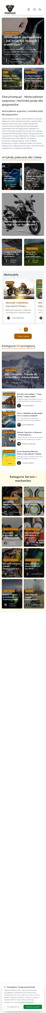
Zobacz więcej (23, 336)
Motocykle (8, 172)
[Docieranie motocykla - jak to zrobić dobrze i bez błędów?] (23, 214)
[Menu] (28, 9)
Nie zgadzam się (13, 1007)
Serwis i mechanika (12, 33)
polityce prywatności (26, 1002)
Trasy (6, 72)
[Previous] (20, 329)
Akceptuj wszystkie (33, 1007)
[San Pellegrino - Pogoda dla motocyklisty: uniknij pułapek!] (23, 370)
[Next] (26, 329)
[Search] (34, 9)
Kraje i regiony (31, 72)
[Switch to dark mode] (40, 9)
